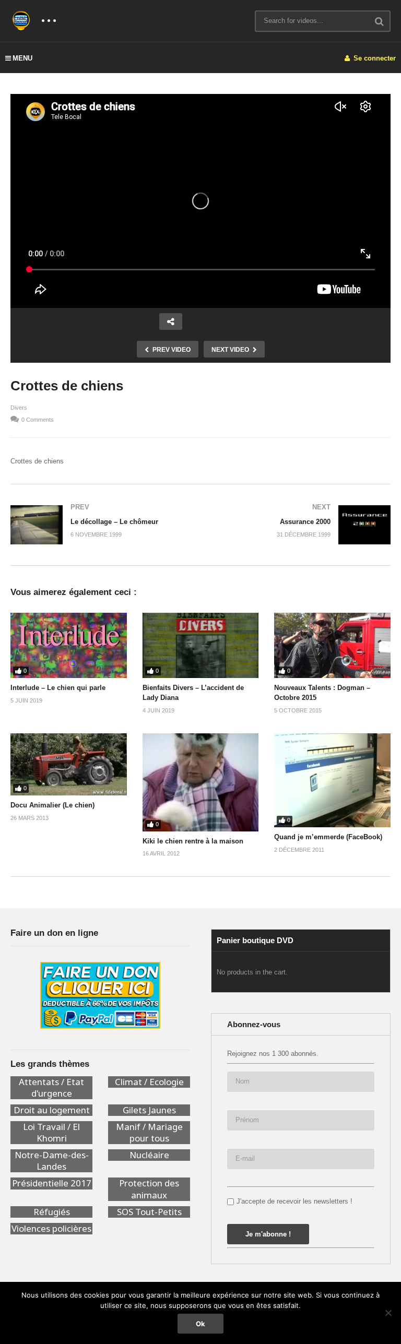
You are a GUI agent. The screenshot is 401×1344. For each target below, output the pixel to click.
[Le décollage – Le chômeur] (100, 524)
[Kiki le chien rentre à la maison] (201, 782)
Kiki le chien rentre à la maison (193, 841)
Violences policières (51, 1228)
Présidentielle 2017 (51, 1183)
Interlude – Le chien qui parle (57, 688)
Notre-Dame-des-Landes (52, 1160)
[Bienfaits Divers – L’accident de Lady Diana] (201, 645)
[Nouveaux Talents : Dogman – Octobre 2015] (332, 645)
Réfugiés (51, 1212)
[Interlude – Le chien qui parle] (68, 645)
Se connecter (373, 58)
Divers (18, 408)
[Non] (388, 1312)
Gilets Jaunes (149, 1110)
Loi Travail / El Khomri (51, 1132)
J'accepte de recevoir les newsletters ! (294, 1201)
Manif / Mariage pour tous (149, 1132)
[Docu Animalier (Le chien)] (68, 764)
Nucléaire (149, 1155)
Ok (200, 1323)
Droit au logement (52, 1110)
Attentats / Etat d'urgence (51, 1087)
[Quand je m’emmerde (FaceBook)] (332, 780)
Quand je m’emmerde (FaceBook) (328, 837)
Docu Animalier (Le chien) (52, 805)
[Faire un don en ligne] (100, 995)
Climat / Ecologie (149, 1082)
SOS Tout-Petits (149, 1212)
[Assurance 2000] (301, 524)
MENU (22, 58)
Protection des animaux (149, 1189)
